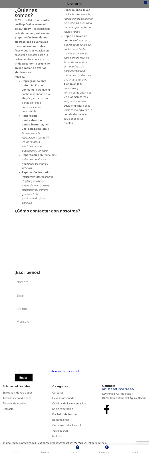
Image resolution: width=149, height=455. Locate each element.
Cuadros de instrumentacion (69, 403)
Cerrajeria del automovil (66, 425)
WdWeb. (78, 442)
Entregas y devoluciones (18, 392)
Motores (57, 436)
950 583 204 (127, 389)
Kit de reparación (62, 408)
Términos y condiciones (17, 398)
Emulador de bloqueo (65, 414)
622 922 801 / (110, 389)
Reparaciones (60, 419)
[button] (138, 4)
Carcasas (57, 392)
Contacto (8, 408)
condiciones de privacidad (63, 371)
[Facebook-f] (106, 409)
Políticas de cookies (15, 403)
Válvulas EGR (60, 430)
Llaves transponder (63, 398)
